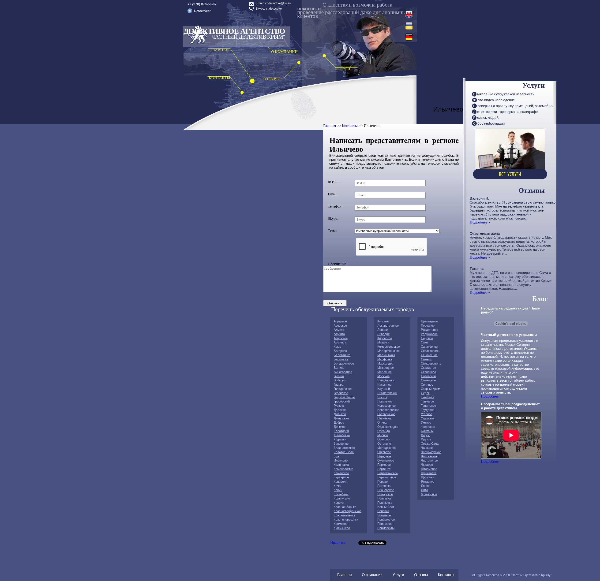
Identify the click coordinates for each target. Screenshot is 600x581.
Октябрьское (386, 414)
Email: (333, 194)
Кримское (340, 523)
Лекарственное (388, 325)
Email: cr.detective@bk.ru (273, 3)
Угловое (426, 414)
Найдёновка (385, 380)
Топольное (428, 405)
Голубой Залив (344, 397)
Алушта (339, 334)
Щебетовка (428, 473)
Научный (383, 389)
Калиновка (341, 464)
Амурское (341, 338)
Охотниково (385, 460)
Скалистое (428, 367)
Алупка (339, 329)
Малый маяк (386, 355)
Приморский (385, 528)
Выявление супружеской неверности (503, 94)
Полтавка (384, 498)
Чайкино (427, 448)
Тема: (332, 231)
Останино (384, 443)
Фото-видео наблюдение (494, 100)
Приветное (384, 523)
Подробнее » (480, 222)
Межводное (385, 367)
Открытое (384, 452)
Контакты (350, 126)
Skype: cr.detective (268, 8)
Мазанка (383, 342)
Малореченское (388, 351)
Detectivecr (202, 11)
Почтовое (384, 515)
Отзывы (421, 575)
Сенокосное (429, 355)
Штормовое (429, 469)
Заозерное (341, 443)
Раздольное (429, 329)
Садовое (427, 338)
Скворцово (428, 372)
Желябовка (342, 435)
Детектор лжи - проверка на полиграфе (505, 112)
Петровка (383, 486)
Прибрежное (386, 519)
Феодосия (428, 426)
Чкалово (427, 464)
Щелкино (427, 477)
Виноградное (343, 372)
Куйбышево (342, 528)
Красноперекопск (346, 519)
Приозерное (429, 321)
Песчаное (428, 325)
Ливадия (383, 334)
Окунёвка (384, 418)
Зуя (336, 456)
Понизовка (384, 502)
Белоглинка (342, 355)
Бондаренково (344, 363)
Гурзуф (339, 405)
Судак (425, 393)
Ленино (382, 329)
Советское (428, 380)
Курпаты (383, 321)
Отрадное (384, 456)
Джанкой (340, 414)
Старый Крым (430, 389)
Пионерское (385, 490)
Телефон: (335, 206)
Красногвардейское (347, 511)
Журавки (340, 439)
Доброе (339, 422)
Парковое (384, 464)
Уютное (426, 422)
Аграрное (340, 321)
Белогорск (341, 359)
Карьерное (341, 477)
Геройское (341, 393)
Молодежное (386, 448)
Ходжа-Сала (430, 443)
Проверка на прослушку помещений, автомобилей (514, 106)
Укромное (427, 418)
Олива (381, 422)
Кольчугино (342, 498)
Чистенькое (429, 456)
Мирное (382, 435)
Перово (382, 481)
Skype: (333, 218)
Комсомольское (388, 346)
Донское (339, 426)
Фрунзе (426, 439)
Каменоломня (343, 469)
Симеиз (426, 359)
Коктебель (341, 494)
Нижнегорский (387, 393)
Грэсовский (342, 401)
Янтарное (427, 481)
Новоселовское (388, 410)
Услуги (398, 575)
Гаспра (338, 384)
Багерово (340, 351)
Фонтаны (427, 431)
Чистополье (429, 460)
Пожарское (385, 494)
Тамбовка (427, 397)
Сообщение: (337, 264)
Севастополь (430, 351)
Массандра (385, 363)
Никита (382, 397)
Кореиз (339, 502)
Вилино (339, 367)
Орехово (383, 439)
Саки (424, 342)
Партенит (383, 469)
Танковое (427, 401)
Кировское (384, 338)
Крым (337, 346)
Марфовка (384, 359)
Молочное (384, 372)
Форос (425, 435)
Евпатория (341, 431)
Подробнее (490, 396)
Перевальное (386, 477)
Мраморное (429, 494)
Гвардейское (343, 389)
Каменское (341, 473)
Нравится (337, 542)
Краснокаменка (344, 515)
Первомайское (387, 473)
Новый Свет (385, 507)
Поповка (383, 511)
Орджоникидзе (387, 426)
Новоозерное (386, 405)
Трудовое (427, 410)
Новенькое (384, 401)
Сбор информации (489, 123)
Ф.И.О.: (334, 182)
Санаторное (429, 346)
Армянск (340, 342)
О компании (372, 575)
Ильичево (341, 460)
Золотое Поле (344, 452)
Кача (337, 486)
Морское (383, 376)
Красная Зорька (345, 507)
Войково (339, 380)
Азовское (340, 325)
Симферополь (431, 363)
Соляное (427, 384)
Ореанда (383, 431)
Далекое (340, 410)
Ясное (425, 486)
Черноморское (431, 452)
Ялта (424, 490)
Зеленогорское (344, 448)
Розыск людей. (486, 117)
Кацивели (340, 481)
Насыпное (384, 384)
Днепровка (341, 418)
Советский (428, 376)
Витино (339, 376)
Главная (329, 126)
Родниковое (429, 334)
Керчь (338, 490)
